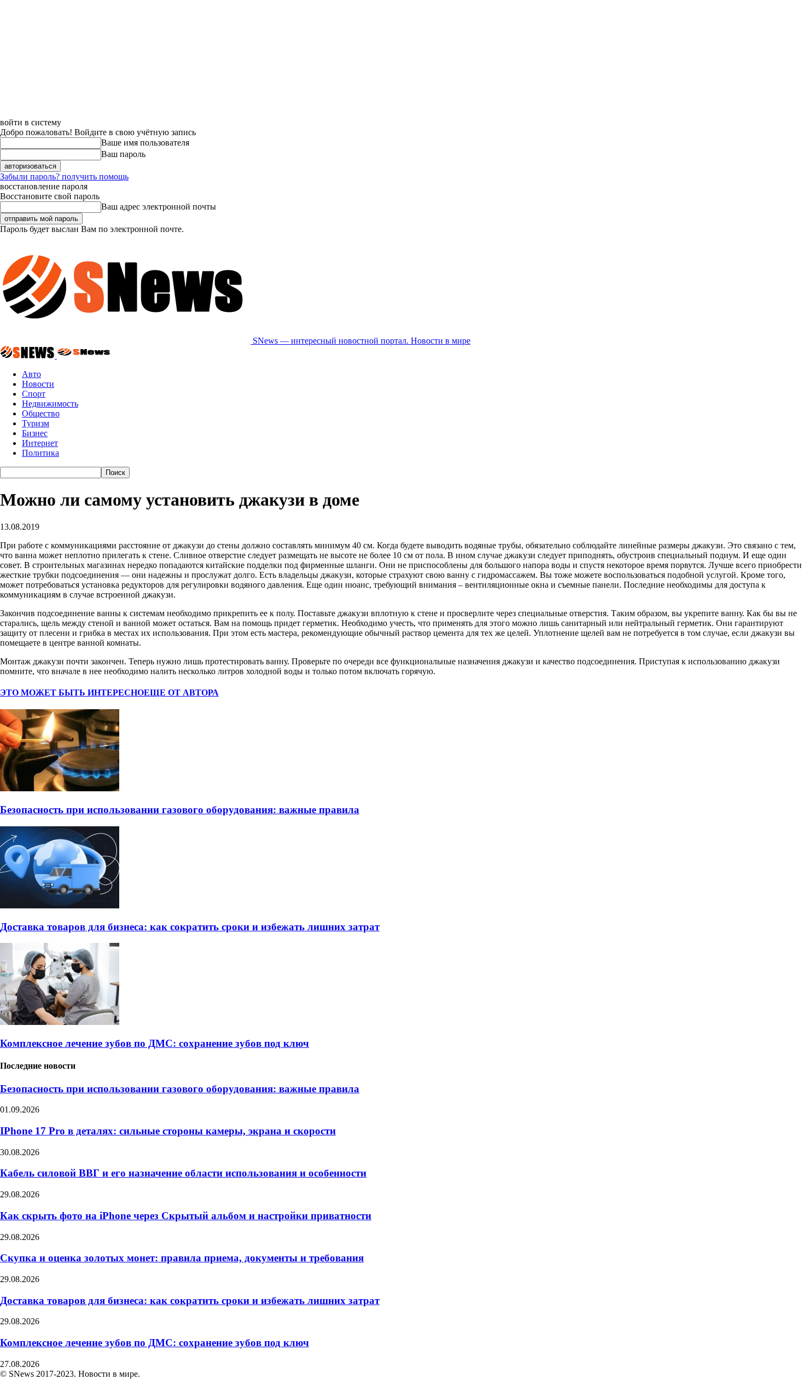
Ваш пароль (123, 154)
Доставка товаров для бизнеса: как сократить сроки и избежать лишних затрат (190, 926)
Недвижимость (50, 403)
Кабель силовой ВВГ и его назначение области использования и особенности (183, 1173)
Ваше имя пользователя (145, 142)
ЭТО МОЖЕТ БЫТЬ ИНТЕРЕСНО (72, 692)
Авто (31, 374)
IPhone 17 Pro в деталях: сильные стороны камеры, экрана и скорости (168, 1131)
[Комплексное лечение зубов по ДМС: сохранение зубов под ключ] (59, 1022)
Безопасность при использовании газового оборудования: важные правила (179, 809)
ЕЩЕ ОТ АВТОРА (181, 692)
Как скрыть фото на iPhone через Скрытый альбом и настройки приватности (185, 1215)
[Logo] (28, 355)
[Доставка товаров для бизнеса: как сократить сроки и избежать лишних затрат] (59, 905)
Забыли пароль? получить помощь (64, 176)
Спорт (33, 393)
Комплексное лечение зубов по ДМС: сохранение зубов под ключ (154, 1043)
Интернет (40, 443)
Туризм (35, 423)
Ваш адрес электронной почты (158, 206)
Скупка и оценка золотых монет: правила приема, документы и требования (182, 1258)
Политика (40, 452)
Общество (41, 413)
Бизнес (35, 433)
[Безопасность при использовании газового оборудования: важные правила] (59, 788)
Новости (38, 384)
